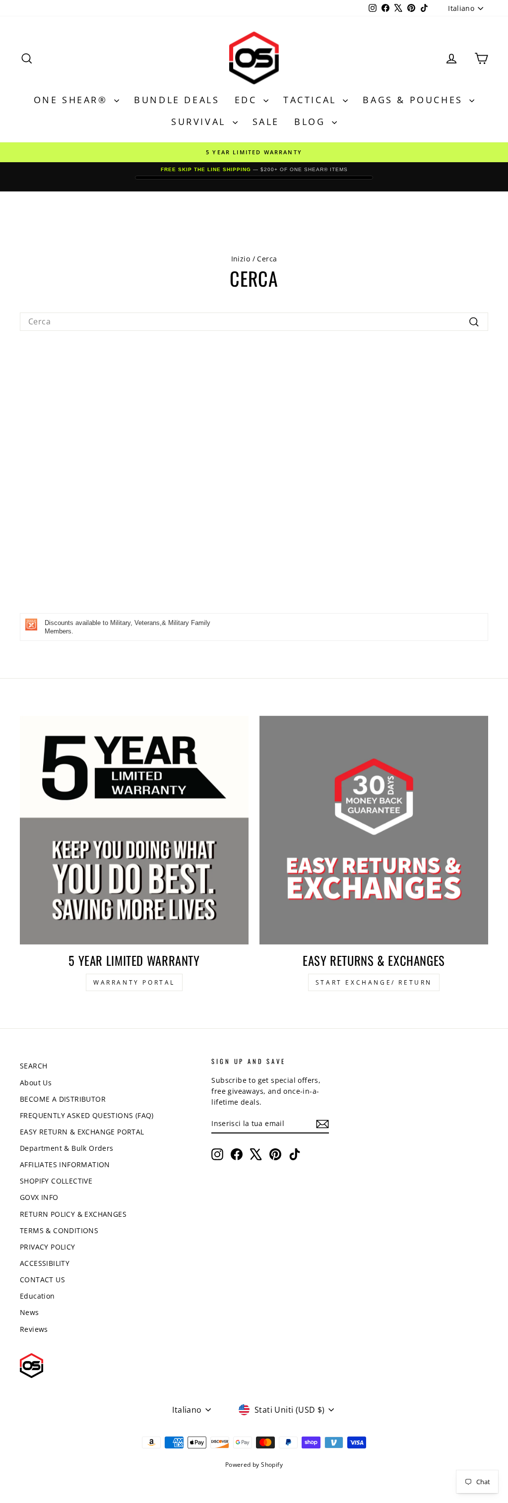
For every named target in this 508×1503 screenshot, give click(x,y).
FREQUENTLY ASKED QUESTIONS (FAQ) (87, 1115)
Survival (200, 121)
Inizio (240, 258)
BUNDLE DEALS (176, 100)
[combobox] (254, 321)
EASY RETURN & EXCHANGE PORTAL (82, 1131)
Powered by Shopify (254, 1464)
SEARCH (33, 1065)
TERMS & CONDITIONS (59, 1230)
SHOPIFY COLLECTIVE (56, 1181)
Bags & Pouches (415, 100)
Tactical (311, 100)
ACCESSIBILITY (44, 1263)
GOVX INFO (39, 1197)
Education (37, 1296)
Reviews (34, 1329)
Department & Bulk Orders (67, 1148)
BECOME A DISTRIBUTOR (63, 1099)
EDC (248, 100)
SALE (266, 121)
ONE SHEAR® (73, 100)
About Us (36, 1082)
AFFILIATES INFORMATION (65, 1164)
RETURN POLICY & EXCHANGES (73, 1214)
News (29, 1312)
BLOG (311, 121)
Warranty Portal (134, 982)
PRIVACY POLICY (47, 1247)
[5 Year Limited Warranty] (134, 830)
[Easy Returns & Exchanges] (373, 830)
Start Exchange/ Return (374, 982)
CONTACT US (42, 1279)
